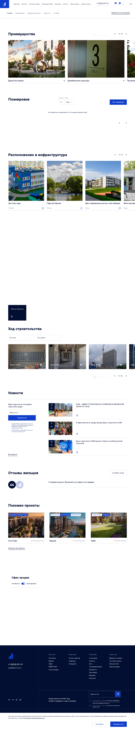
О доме (9, 13)
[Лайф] (109, 528)
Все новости (12, 454)
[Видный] (67, 528)
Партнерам (93, 672)
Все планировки (118, 102)
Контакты (92, 678)
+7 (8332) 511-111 (15, 664)
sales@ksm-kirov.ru (14, 668)
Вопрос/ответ (114, 664)
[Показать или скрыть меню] (130, 4)
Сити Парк (52, 658)
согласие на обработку (113, 700)
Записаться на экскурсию (120, 13)
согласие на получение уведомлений (22, 430)
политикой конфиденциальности (34, 718)
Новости (65, 4)
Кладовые (72, 661)
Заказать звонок (86, 4)
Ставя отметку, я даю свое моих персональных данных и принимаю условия (22, 426)
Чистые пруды (53, 669)
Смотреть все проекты (16, 548)
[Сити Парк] (26, 528)
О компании (93, 658)
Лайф (50, 664)
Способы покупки (34, 4)
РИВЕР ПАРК (53, 667)
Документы (93, 669)
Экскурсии (58, 4)
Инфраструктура (34, 13)
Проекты (24, 4)
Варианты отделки (115, 658)
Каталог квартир (74, 658)
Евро (66, 98)
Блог (90, 664)
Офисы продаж (74, 4)
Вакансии (92, 675)
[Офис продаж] (23, 584)
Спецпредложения (47, 4)
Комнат (61, 98)
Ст (61, 102)
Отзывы (56, 13)
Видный (51, 661)
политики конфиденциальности (19, 427)
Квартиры (17, 4)
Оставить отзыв (118, 473)
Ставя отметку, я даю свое (22, 430)
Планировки (20, 13)
